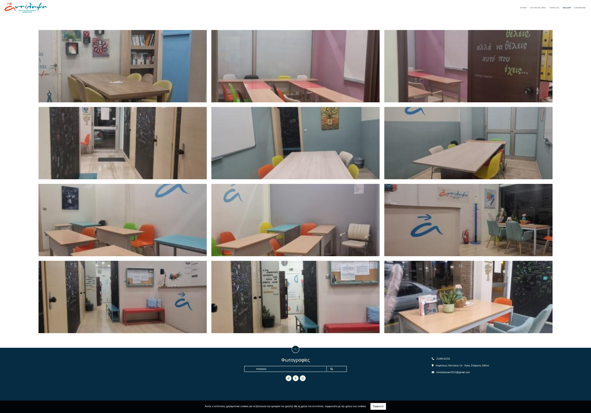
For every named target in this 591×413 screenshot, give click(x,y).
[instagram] (303, 378)
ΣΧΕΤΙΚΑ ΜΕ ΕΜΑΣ (538, 8)
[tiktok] (288, 378)
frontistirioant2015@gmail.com (453, 372)
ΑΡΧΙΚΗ (523, 8)
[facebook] (296, 378)
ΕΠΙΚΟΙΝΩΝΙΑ (580, 8)
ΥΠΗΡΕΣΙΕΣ (554, 8)
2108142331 (443, 358)
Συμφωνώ (378, 406)
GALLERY (567, 8)
